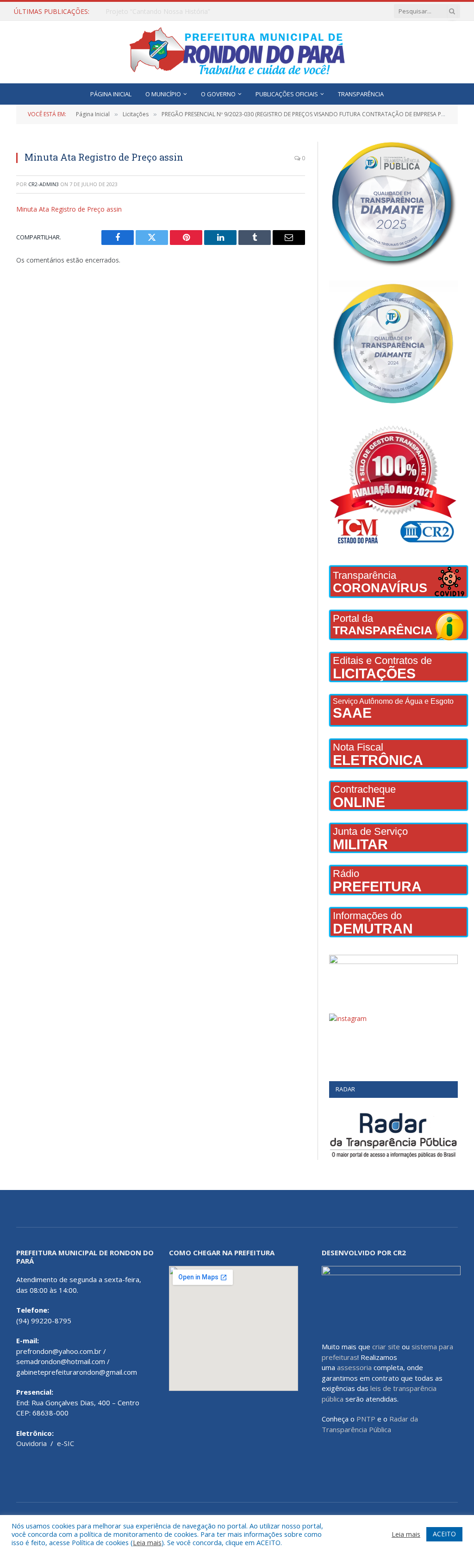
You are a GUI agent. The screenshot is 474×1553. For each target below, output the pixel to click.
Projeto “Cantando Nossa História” (158, 11)
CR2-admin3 (43, 184)
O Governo (218, 94)
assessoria (354, 1367)
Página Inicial (110, 94)
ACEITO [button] (444, 1533)
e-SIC (65, 1443)
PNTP (365, 1418)
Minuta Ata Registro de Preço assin (69, 209)
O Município (163, 94)
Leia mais (147, 1542)
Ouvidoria (31, 1443)
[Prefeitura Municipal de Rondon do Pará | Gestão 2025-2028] (237, 52)
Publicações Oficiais (287, 94)
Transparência (361, 94)
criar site (386, 1346)
